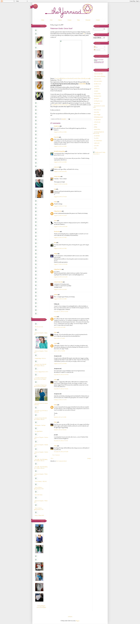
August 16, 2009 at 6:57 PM (60, 248)
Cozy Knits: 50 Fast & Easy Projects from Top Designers (40, 378)
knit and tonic (97, 103)
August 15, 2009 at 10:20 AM (60, 226)
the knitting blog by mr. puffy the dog (98, 132)
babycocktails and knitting (99, 76)
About (42, 20)
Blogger (77, 620)
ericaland (96, 91)
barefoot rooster (97, 78)
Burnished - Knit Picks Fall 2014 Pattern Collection (40, 365)
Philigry (55, 253)
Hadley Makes (57, 176)
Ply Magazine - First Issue (40, 425)
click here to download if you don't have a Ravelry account (75, 78)
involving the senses (98, 101)
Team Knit (56, 137)
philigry (95, 127)
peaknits (55, 294)
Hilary (55, 332)
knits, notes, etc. (97, 109)
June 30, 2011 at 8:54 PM (59, 327)
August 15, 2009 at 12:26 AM (60, 184)
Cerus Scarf (57, 78)
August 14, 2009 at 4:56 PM (60, 162)
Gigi (55, 189)
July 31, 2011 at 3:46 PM (59, 351)
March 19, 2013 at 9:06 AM (60, 429)
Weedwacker (57, 231)
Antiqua (89, 458)
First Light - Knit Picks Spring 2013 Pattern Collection (40, 460)
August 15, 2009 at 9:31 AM (60, 215)
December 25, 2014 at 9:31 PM (61, 440)
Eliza (55, 242)
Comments (97, 49)
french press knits (97, 96)
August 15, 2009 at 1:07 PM (60, 237)
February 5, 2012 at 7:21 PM (60, 399)
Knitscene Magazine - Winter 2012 (40, 474)
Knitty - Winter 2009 (39, 515)
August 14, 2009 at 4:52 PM (60, 146)
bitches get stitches (98, 81)
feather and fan (97, 93)
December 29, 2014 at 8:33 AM (61, 451)
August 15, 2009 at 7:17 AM (60, 206)
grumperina (96, 98)
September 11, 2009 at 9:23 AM (61, 311)
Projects (69, 20)
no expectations (97, 119)
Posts (96, 47)
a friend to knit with (58, 282)
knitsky (55, 404)
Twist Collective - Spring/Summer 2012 (39, 488)
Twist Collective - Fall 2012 (41, 481)
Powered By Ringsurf (41, 607)
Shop (78, 20)
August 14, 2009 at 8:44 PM (60, 171)
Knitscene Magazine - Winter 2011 (40, 501)
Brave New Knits (38, 494)
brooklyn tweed (97, 83)
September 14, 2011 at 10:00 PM (61, 374)
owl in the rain (97, 122)
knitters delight (97, 114)
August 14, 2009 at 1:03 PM (60, 132)
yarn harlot (96, 145)
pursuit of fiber (97, 129)
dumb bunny (96, 88)
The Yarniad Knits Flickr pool (99, 62)
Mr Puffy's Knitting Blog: (59, 151)
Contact (98, 20)
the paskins (96, 138)
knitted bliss (96, 112)
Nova (52, 458)
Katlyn (55, 201)
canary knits (96, 86)
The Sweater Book (39, 326)
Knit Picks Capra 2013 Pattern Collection (41, 411)
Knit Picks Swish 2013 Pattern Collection (41, 404)
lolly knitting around (98, 117)
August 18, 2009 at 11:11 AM (60, 277)
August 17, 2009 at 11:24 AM (60, 264)
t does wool (56, 167)
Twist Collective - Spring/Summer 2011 (39, 508)
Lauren (55, 343)
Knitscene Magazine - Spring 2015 (40, 333)
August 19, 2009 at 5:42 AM (60, 289)
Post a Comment (56, 455)
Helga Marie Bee (57, 211)
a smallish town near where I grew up (61, 105)
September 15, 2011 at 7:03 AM (61, 388)
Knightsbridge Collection (40, 358)
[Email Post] (69, 119)
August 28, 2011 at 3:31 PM (60, 363)
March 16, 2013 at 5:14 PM (60, 417)
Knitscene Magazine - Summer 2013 (41, 437)
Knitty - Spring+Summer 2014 (41, 371)
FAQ (51, 20)
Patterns (60, 20)
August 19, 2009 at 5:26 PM (60, 299)
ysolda (95, 148)
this (84, 33)
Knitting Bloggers (41, 605)
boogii (55, 316)
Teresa (55, 220)
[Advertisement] (99, 181)
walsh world (96, 143)
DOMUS (70, 616)
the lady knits (97, 135)
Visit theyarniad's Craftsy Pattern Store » (99, 153)
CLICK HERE (82, 84)
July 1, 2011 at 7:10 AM (59, 338)
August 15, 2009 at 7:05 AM (60, 196)
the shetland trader (98, 140)
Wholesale (87, 20)
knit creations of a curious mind (99, 106)
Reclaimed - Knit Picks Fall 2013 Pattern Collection (40, 418)
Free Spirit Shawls (38, 431)
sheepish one (56, 126)
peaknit (95, 124)
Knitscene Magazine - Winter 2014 (40, 351)
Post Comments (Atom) (61, 461)
